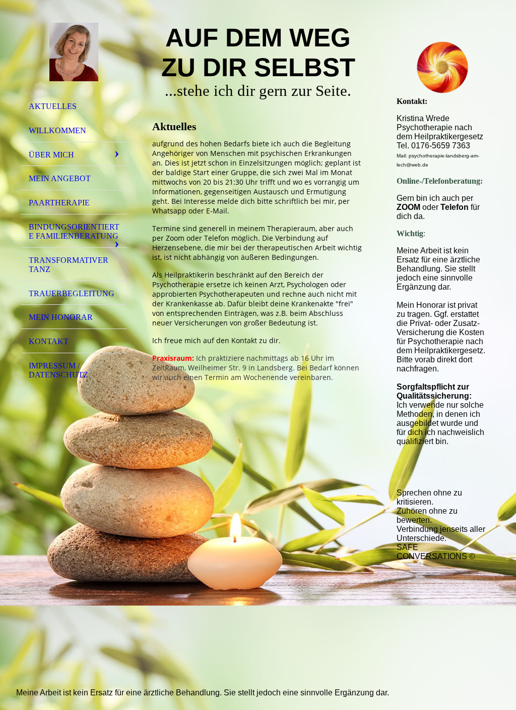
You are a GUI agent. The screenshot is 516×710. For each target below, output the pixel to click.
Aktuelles (53, 106)
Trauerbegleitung (71, 293)
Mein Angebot (60, 178)
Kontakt (49, 341)
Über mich (51, 154)
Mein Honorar (61, 317)
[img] (74, 52)
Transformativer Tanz (68, 265)
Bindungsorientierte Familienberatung (74, 231)
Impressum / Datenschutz (58, 370)
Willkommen (57, 130)
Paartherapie (59, 202)
